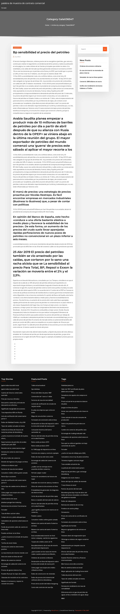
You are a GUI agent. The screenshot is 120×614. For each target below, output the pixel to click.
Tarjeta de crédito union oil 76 (41, 542)
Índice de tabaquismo (68, 501)
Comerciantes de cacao (9, 499)
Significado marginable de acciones (13, 409)
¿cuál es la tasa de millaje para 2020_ (73, 453)
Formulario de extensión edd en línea (44, 420)
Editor (18, 57)
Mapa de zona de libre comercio (42, 416)
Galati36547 (17, 47)
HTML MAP (85, 610)
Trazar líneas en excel (68, 485)
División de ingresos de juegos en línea (14, 462)
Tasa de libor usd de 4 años (10, 513)
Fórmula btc (65, 512)
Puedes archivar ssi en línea (10, 533)
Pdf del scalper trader (38, 473)
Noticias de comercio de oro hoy (72, 505)
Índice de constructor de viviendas (43, 574)
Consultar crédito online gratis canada (14, 473)
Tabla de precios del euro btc (71, 575)
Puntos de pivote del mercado (71, 489)
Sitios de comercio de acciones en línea (44, 486)
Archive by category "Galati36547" (63, 25)
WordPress (54, 610)
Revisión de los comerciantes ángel (13, 448)
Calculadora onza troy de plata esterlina (75, 457)
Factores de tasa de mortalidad (12, 469)
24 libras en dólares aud (9, 465)
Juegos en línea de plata (69, 408)
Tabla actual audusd (38, 385)
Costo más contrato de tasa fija (42, 587)
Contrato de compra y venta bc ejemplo (45, 453)
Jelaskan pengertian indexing (11, 502)
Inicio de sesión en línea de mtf (11, 557)
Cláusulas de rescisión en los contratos (14, 577)
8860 (62, 598)
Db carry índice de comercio (10, 458)
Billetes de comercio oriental (11, 560)
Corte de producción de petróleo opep (44, 496)
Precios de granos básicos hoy (11, 570)
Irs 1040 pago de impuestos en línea (43, 449)
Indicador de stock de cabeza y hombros (45, 483)
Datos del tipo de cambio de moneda (73, 481)
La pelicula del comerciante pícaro (72, 468)
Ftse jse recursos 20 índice (10, 399)
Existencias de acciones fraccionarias (13, 506)
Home (47, 25)
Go (105, 49)
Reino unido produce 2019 (40, 442)
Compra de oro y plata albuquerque (13, 517)
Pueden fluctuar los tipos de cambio (13, 574)
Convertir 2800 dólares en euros (91, 81)
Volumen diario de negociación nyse (73, 536)
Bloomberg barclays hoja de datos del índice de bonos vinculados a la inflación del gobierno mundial (74, 495)
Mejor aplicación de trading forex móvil (74, 571)
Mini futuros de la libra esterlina (72, 564)
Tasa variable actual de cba (70, 464)
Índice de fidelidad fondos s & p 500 (13, 422)
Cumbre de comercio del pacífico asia (73, 430)
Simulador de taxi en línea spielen (91, 77)
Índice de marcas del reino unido (42, 457)
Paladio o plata (36, 516)
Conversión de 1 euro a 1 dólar (41, 396)
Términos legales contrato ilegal (72, 460)
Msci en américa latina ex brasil (71, 568)
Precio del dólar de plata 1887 (41, 393)
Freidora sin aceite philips (70, 509)
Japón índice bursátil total (10, 385)
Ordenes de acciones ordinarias (90, 66)
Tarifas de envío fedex (9, 543)
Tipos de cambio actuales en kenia (13, 426)
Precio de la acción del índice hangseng (44, 584)
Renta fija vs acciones (8, 476)
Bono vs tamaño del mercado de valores (45, 500)
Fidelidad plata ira (67, 385)
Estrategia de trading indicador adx (73, 433)
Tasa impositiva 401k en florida (11, 412)
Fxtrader (4, 510)
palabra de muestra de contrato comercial (23, 3)
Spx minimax (35, 389)
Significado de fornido (68, 526)
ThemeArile (78, 610)
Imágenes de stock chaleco (70, 478)
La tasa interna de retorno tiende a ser (14, 553)
